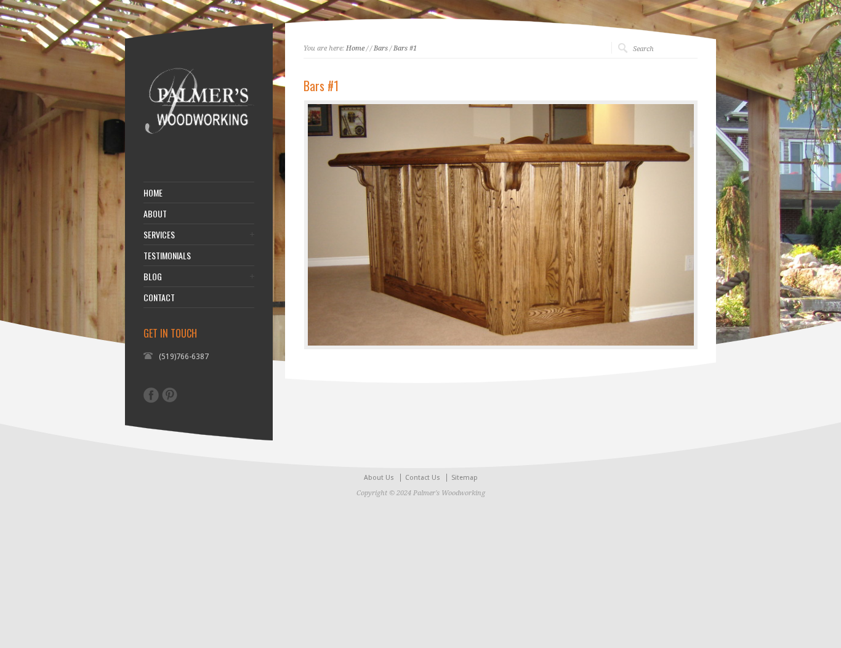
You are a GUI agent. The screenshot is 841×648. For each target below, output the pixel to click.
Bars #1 (405, 48)
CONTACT (159, 297)
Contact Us (422, 478)
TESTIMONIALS (167, 255)
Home (355, 48)
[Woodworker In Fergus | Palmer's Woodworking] (198, 151)
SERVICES (159, 234)
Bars (381, 48)
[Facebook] (151, 395)
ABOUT (155, 213)
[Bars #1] (501, 225)
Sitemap (464, 478)
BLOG (152, 276)
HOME (153, 192)
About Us (379, 478)
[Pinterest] (169, 394)
